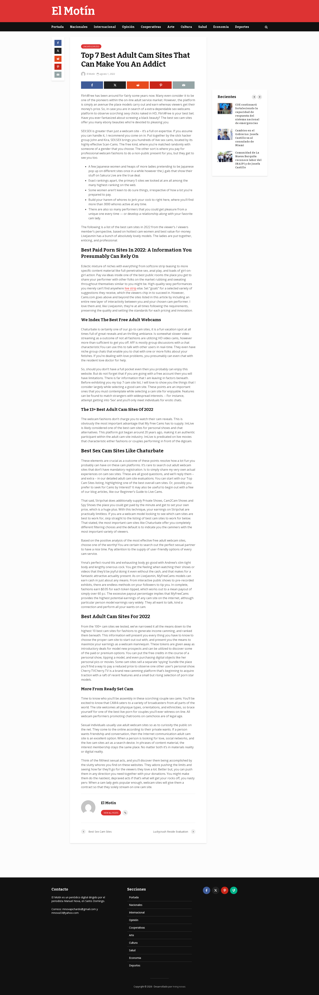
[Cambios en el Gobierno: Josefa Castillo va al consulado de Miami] (225, 134)
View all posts (111, 813)
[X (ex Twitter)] (215, 890)
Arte (170, 27)
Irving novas (179, 986)
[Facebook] (206, 890)
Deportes (242, 27)
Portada (57, 27)
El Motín (73, 11)
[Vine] (233, 890)
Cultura (186, 27)
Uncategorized (91, 46)
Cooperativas (151, 27)
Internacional (105, 27)
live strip (130, 288)
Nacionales (79, 27)
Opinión (128, 27)
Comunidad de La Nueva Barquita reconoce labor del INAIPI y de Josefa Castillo (248, 160)
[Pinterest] (224, 890)
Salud (202, 27)
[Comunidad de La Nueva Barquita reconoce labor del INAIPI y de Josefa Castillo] (225, 156)
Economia (221, 27)
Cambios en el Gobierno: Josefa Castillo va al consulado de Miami (246, 138)
